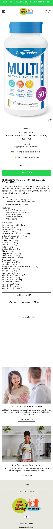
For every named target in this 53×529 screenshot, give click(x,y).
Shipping (17, 147)
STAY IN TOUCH (26, 492)
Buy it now (26, 173)
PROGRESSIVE (26, 132)
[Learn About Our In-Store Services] (26, 385)
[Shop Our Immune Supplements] (26, 444)
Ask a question (26, 295)
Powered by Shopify (26, 527)
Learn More (26, 419)
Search (26, 484)
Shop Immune (26, 476)
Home (25, 128)
